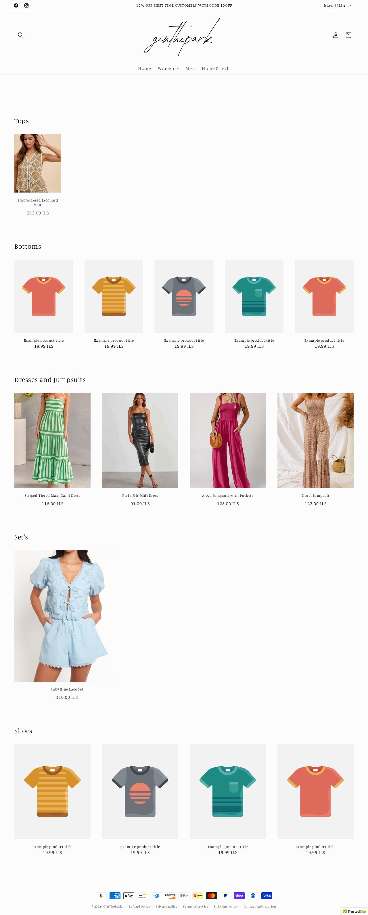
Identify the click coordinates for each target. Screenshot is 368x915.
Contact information (260, 906)
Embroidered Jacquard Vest (38, 202)
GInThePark (112, 906)
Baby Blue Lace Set (67, 689)
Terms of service (195, 906)
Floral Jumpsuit (316, 495)
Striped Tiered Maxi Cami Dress (52, 495)
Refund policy (139, 906)
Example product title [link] (44, 340)
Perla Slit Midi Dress (140, 495)
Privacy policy (166, 906)
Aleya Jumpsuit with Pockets (227, 495)
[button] (20, 35)
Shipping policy (226, 906)
